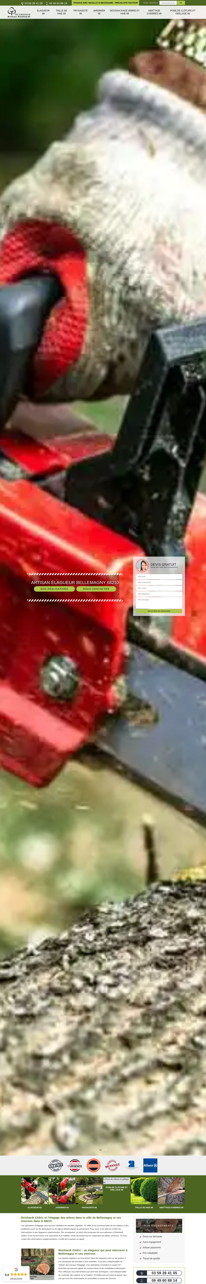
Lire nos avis (16, 1279)
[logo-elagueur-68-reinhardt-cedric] (19, 12)
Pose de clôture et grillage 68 (182, 12)
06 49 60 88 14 (57, 3)
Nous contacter (96, 589)
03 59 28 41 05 (33, 3)
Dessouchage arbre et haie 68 (125, 12)
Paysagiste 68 (81, 12)
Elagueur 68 (43, 12)
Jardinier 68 (99, 12)
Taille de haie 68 (61, 12)
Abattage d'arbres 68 (154, 12)
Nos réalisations (54, 589)
